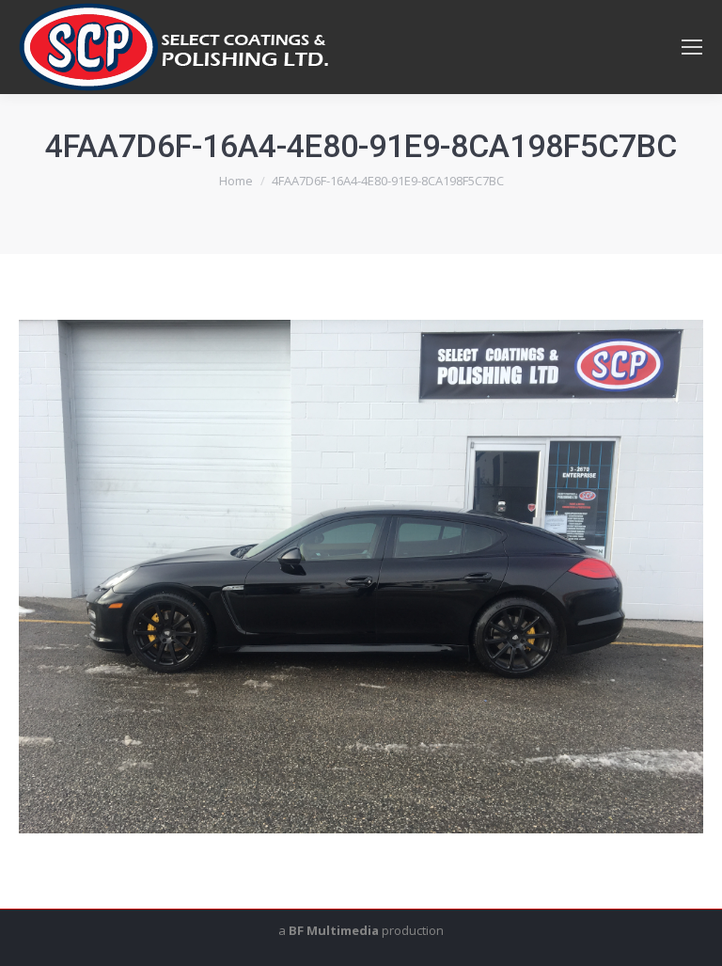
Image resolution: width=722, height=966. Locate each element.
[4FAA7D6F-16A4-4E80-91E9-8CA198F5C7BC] (361, 576)
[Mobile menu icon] (692, 47)
